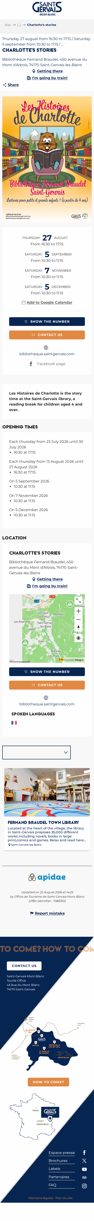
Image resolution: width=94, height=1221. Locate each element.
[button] (47, 159)
